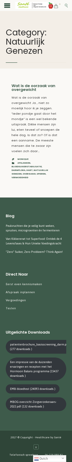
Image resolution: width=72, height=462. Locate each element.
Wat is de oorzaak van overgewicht (33, 87)
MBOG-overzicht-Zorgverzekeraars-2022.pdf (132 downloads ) (33, 404)
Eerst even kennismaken (24, 284)
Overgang (29, 173)
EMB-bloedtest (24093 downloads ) (32, 388)
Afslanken (23, 162)
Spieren (41, 173)
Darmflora (18, 170)
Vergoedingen (16, 300)
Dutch (43, 458)
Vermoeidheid (20, 177)
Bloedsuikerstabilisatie (27, 166)
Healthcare (42, 437)
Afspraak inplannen (20, 292)
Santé (57, 437)
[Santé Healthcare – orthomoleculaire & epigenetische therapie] (34, 5)
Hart (29, 170)
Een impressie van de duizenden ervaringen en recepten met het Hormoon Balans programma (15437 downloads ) (34, 368)
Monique (22, 159)
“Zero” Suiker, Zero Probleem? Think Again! (34, 251)
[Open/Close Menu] (7, 5)
